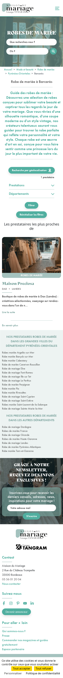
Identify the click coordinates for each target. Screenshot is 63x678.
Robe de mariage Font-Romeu (17, 372)
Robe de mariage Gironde (15, 435)
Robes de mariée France (15, 431)
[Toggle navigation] (57, 8)
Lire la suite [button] (8, 312)
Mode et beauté (24, 69)
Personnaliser (13, 673)
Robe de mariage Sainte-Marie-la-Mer (22, 408)
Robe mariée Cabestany (14, 360)
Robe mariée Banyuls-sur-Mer (17, 356)
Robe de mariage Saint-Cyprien (18, 396)
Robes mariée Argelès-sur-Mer (18, 352)
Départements (19, 193)
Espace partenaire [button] (13, 649)
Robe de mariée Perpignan (16, 384)
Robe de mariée (45, 69)
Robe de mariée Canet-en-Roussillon (21, 364)
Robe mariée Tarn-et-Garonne (18, 451)
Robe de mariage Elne (13, 368)
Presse (6, 635)
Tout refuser (43, 668)
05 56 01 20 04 (11, 579)
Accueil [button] (8, 69)
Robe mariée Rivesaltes (14, 392)
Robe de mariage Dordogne (16, 427)
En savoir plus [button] (10, 325)
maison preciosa (18, 283)
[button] (31, 257)
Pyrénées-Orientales (19, 73)
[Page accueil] (17, 8)
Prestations (16, 185)
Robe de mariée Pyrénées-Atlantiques (21, 447)
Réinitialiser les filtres (31, 214)
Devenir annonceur (16, 612)
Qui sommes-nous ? (14, 631)
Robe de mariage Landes (15, 443)
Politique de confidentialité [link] (43, 673)
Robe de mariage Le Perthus (16, 380)
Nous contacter (11, 584)
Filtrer (31, 205)
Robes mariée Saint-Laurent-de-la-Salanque (24, 404)
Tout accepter (21, 668)
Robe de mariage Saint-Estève (17, 400)
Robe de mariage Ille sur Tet (16, 376)
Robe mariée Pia (10, 388)
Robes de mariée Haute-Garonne (19, 439)
